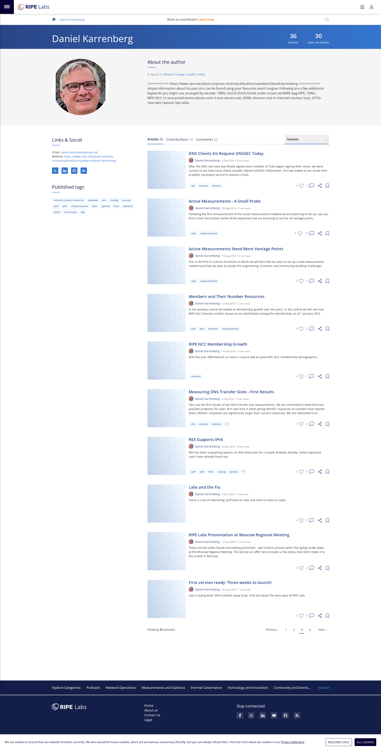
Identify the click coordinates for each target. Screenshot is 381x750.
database (93, 200)
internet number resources (69, 200)
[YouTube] (274, 715)
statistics (128, 206)
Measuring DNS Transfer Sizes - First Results (231, 391)
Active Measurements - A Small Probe (225, 201)
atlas (94, 206)
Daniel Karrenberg (207, 160)
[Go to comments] (312, 186)
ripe (83, 212)
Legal (148, 720)
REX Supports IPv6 (206, 439)
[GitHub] (74, 170)
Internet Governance (206, 687)
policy (57, 212)
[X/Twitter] (55, 170)
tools (116, 206)
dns (104, 200)
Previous (271, 629)
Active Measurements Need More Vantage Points (236, 248)
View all (324, 688)
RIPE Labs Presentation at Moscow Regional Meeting (239, 534)
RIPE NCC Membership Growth (218, 344)
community (70, 212)
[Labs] (54, 19)
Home (148, 705)
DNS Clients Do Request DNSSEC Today (226, 153)
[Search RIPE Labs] (327, 19)
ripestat (105, 206)
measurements (79, 206)
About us (151, 710)
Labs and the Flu (204, 487)
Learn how (206, 19)
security (126, 200)
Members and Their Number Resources (227, 296)
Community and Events (291, 687)
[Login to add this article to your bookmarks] (327, 186)
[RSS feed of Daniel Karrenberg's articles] (84, 170)
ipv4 (56, 206)
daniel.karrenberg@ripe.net (79, 152)
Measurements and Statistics (163, 687)
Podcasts (93, 687)
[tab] (155, 139)
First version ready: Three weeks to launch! (230, 582)
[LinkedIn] (65, 170)
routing (114, 200)
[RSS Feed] (297, 715)
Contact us (152, 715)
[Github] (285, 715)
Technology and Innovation (247, 687)
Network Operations (121, 687)
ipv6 (65, 206)
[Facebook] (240, 715)
